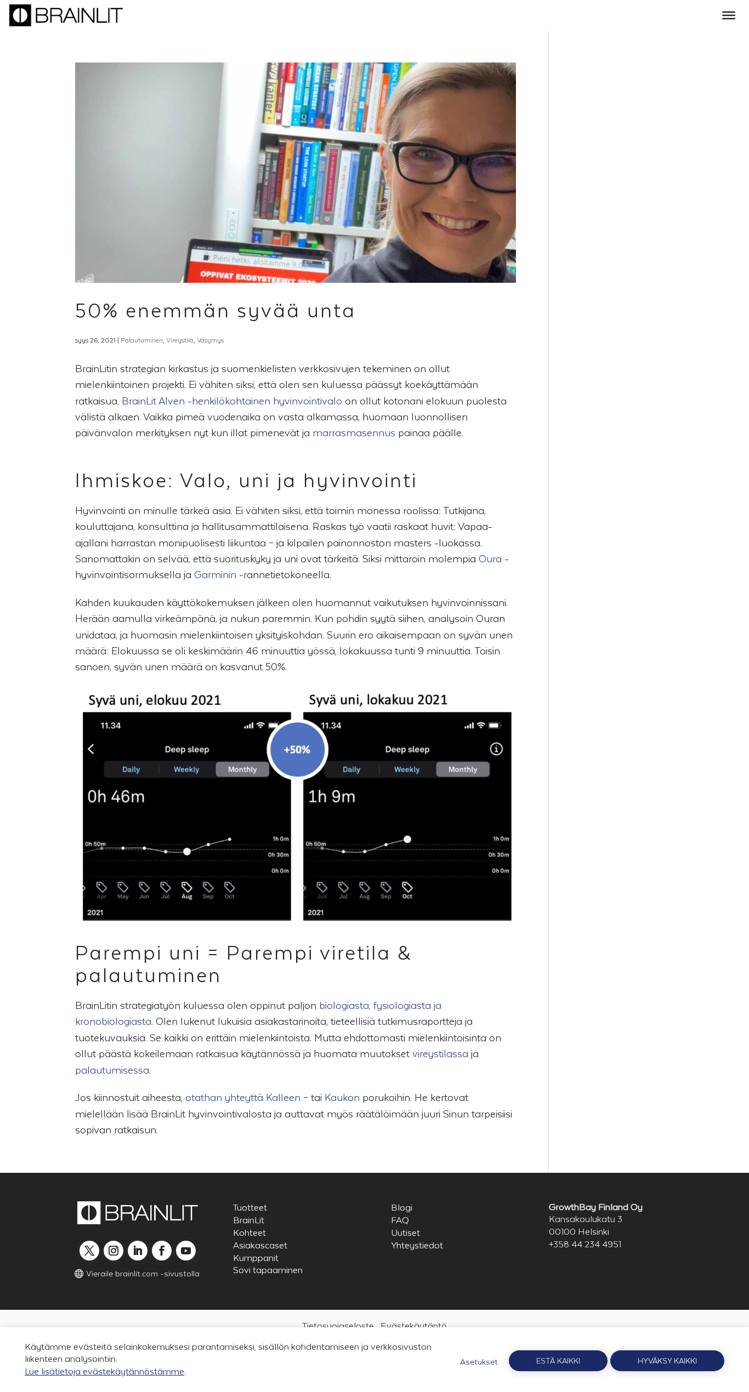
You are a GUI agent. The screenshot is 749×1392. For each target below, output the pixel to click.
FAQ (400, 1220)
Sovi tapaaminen (268, 1270)
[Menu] (728, 15)
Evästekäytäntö (414, 1326)
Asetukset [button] (479, 1361)
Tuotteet (250, 1207)
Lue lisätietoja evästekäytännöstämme (104, 1371)
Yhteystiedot (417, 1245)
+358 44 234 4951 (585, 1244)
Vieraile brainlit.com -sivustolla (143, 1273)
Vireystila (180, 340)
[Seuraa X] (89, 1250)
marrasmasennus (354, 432)
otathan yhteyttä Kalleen (242, 1097)
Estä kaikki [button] (558, 1360)
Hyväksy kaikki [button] (667, 1360)
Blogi (401, 1207)
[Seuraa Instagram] (113, 1250)
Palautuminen (142, 340)
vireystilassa (440, 1053)
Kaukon (342, 1097)
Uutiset (405, 1233)
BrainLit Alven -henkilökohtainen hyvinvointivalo (232, 401)
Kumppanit (256, 1258)
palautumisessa (112, 1070)
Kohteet (249, 1233)
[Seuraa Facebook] (162, 1250)
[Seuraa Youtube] (186, 1250)
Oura (490, 558)
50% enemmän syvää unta (215, 310)
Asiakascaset (260, 1245)
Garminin (215, 574)
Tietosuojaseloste (338, 1326)
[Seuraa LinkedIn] (137, 1250)
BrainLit (248, 1220)
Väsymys (210, 340)
